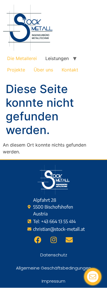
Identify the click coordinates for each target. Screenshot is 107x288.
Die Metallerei (22, 58)
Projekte (16, 70)
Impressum (53, 281)
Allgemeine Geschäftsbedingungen (53, 268)
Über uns (43, 70)
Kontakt (70, 70)
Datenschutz (53, 255)
